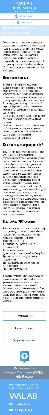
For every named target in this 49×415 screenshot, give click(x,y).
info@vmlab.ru (22, 404)
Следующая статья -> (24, 328)
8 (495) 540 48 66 (24, 8)
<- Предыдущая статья (24, 315)
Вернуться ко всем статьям (24, 340)
